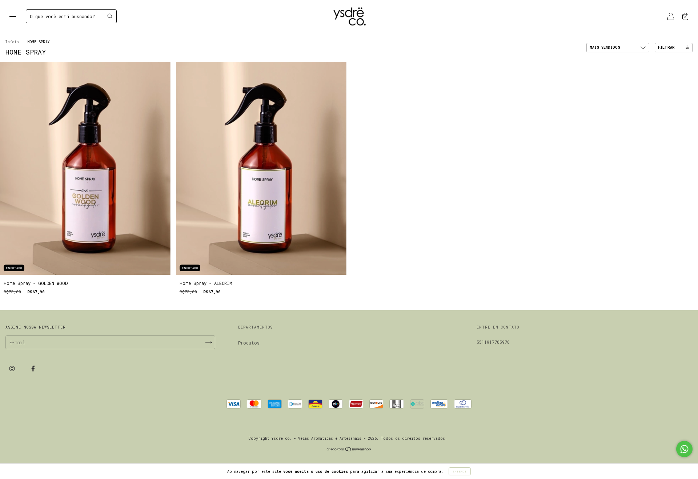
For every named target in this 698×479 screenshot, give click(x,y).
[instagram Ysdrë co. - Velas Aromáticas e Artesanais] (13, 368)
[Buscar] (110, 16)
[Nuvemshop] (349, 449)
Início (12, 42)
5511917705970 (493, 342)
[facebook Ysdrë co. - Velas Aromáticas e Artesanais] (33, 368)
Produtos (249, 343)
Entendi (460, 471)
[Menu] (12, 17)
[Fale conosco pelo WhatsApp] (684, 449)
